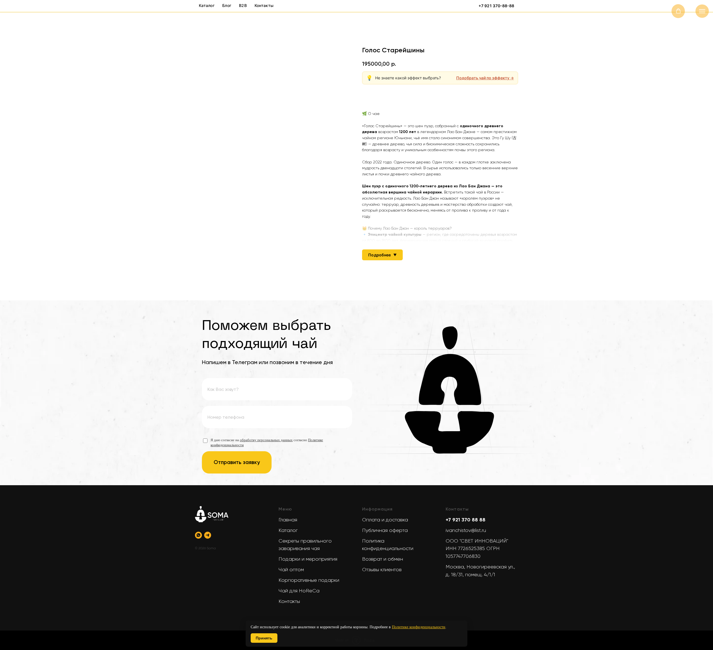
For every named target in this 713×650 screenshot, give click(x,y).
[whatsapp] (198, 535)
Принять (264, 638)
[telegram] (207, 535)
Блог (226, 5)
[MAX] (216, 535)
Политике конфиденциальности (418, 627)
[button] (678, 11)
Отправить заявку (237, 462)
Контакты (289, 601)
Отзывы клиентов (382, 569)
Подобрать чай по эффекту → (485, 77)
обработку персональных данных (266, 440)
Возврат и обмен (382, 559)
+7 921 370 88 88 (465, 520)
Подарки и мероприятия (308, 559)
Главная (288, 520)
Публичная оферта (385, 530)
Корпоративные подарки (309, 580)
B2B (243, 5)
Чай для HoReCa (299, 590)
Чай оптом (291, 569)
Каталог (288, 530)
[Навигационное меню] (702, 11)
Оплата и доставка (385, 520)
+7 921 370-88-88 (496, 6)
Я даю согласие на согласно (267, 442)
